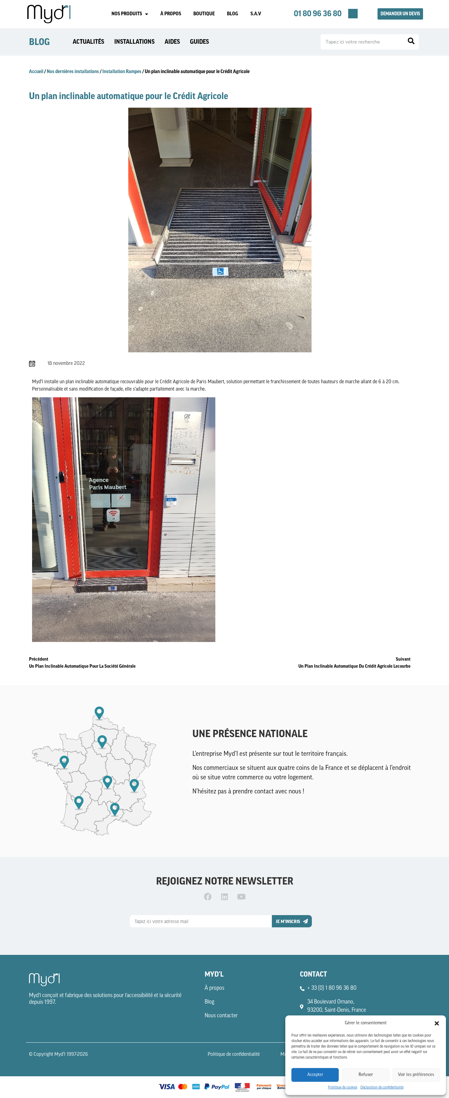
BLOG (232, 13)
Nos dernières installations (73, 71)
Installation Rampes (121, 71)
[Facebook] (207, 896)
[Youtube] (241, 896)
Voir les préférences (416, 1075)
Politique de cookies (342, 1087)
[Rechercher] (411, 42)
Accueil (36, 71)
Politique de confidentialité (234, 1054)
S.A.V (255, 13)
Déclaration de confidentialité (381, 1087)
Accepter (315, 1075)
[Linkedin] (224, 896)
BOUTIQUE (204, 13)
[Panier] (353, 13)
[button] (437, 1023)
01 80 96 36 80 (317, 14)
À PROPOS (170, 13)
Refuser (366, 1075)
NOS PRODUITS (126, 13)
